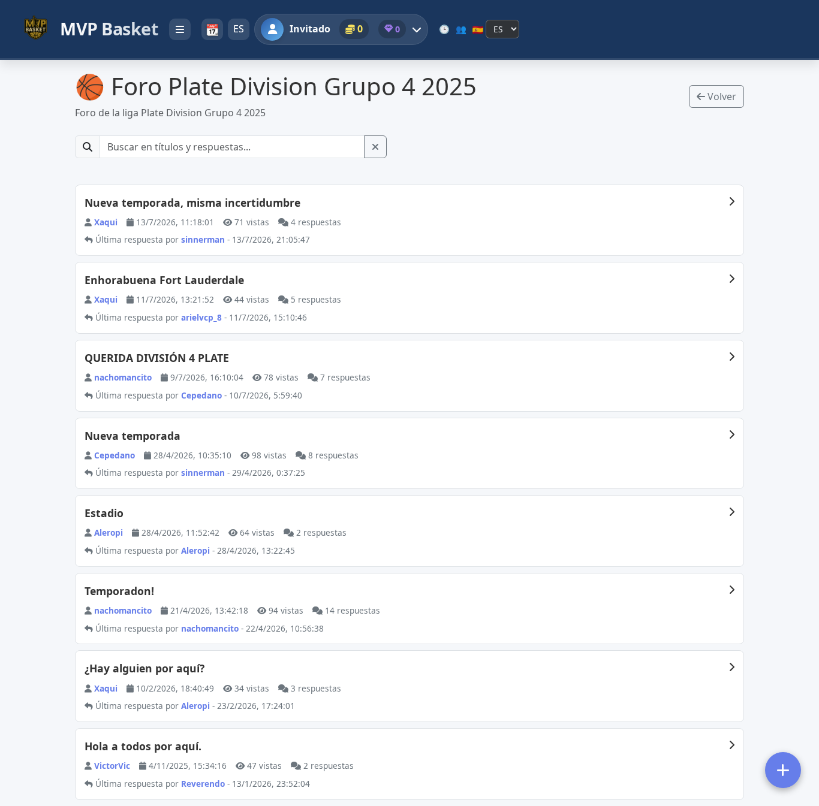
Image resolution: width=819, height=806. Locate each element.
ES (238, 28)
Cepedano (114, 455)
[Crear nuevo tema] (783, 770)
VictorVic (112, 765)
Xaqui (106, 222)
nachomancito (123, 377)
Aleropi (108, 532)
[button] (354, 29)
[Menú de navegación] (180, 29)
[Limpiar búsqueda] (375, 146)
